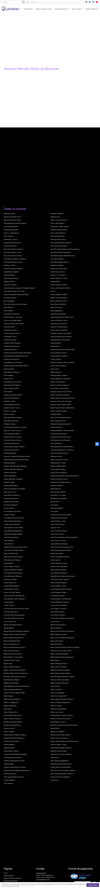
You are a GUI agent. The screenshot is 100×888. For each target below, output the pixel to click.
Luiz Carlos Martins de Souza (14, 618)
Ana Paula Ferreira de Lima (13, 262)
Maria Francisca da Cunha (13, 654)
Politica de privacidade (27, 886)
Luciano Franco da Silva (58, 605)
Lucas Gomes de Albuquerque (14, 596)
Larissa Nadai (9, 563)
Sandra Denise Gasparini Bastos (15, 735)
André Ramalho (9, 275)
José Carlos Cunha (57, 534)
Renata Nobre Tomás (58, 722)
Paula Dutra (8, 709)
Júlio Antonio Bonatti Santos (14, 550)
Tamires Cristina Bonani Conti (14, 761)
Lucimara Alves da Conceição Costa (16, 608)
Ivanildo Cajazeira (57, 508)
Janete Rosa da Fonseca (59, 518)
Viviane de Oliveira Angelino (60, 777)
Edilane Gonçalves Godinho (60, 395)
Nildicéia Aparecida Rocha (13, 689)
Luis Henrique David (11, 612)
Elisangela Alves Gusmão (13, 417)
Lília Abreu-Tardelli (10, 579)
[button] (68, 9)
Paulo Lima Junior (57, 712)
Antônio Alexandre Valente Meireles (16, 294)
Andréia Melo (55, 281)
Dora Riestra (8, 392)
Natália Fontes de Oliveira (59, 683)
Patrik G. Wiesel (56, 706)
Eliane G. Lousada (10, 411)
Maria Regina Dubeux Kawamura (62, 657)
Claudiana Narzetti (10, 349)
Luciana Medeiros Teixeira (60, 602)
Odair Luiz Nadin (56, 689)
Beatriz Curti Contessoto (59, 298)
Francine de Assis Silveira (59, 453)
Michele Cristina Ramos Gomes (15, 676)
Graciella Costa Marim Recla (60, 482)
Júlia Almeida (9, 540)
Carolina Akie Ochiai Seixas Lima (62, 317)
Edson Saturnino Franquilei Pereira (62, 398)
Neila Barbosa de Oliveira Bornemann (17, 686)
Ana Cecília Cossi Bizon (59, 246)
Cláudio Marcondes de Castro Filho (63, 349)
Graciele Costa (9, 482)
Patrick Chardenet (10, 706)
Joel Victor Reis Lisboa (58, 531)
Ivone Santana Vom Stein (12, 511)
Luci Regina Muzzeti (58, 596)
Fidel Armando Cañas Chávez (14, 447)
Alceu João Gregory (57, 223)
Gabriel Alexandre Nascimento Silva (16, 460)
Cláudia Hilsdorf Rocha (12, 346)
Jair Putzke (54, 511)
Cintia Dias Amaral (10, 340)
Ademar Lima (55, 217)
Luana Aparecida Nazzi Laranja (61, 589)
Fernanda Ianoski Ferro (12, 443)
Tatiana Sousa (9, 764)
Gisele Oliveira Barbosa (58, 472)
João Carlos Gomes (57, 524)
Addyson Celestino (57, 213)
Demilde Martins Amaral (59, 375)
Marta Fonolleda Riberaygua (60, 670)
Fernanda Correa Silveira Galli (61, 437)
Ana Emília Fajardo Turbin (13, 252)
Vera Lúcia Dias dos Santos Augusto (63, 770)
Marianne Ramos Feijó (12, 660)
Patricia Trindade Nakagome (60, 702)
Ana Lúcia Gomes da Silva (13, 256)
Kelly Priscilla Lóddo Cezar (13, 557)
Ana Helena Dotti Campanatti (60, 252)
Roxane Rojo (55, 728)
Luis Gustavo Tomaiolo (58, 608)
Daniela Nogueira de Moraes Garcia (16, 366)
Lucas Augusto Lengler (58, 592)
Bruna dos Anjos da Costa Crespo (16, 304)
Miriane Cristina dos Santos (60, 680)
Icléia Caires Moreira (11, 498)
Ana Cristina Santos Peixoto (14, 249)
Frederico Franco (56, 456)
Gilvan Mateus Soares (58, 469)
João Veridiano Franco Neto (14, 528)
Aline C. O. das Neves (11, 233)
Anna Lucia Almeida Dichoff (60, 288)
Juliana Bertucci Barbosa (59, 544)
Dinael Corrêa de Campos (60, 385)
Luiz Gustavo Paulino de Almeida (62, 618)
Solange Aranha (9, 748)
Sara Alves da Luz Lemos (59, 738)
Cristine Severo (56, 359)
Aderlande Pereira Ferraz (13, 220)
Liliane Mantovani (10, 583)
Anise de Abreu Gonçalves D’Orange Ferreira (19, 288)
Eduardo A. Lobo (10, 401)
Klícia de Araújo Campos (12, 560)
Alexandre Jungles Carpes (60, 226)
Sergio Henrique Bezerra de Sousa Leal (64, 741)
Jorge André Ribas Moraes (13, 534)
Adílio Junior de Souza (59, 220)
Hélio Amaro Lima (10, 492)
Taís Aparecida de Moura (13, 757)
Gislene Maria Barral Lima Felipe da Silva (64, 476)
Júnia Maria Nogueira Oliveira (61, 550)
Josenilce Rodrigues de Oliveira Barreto (64, 537)
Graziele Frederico (57, 485)
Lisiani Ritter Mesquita (12, 586)
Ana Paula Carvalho (57, 259)
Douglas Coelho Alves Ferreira (61, 392)
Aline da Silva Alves (57, 236)
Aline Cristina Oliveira (58, 233)
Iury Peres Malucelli (11, 505)
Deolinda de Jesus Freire (13, 382)
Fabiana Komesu (56, 427)
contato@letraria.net (43, 880)
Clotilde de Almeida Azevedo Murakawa (18, 353)
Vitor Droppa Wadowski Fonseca (62, 774)
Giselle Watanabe (10, 476)
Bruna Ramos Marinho (58, 304)
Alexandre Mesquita (11, 230)
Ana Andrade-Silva (10, 246)
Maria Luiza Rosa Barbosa (59, 654)
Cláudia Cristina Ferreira (12, 343)
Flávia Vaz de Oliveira (11, 450)
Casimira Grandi (10, 327)
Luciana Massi (9, 602)
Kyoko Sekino (55, 560)
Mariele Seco (55, 660)
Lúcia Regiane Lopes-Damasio (15, 599)
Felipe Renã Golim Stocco (13, 437)
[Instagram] (86, 2)
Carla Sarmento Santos (12, 314)
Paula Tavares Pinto (11, 712)
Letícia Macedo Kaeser (58, 570)
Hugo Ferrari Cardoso (12, 495)
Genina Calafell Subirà (58, 466)
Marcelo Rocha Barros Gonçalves (62, 631)
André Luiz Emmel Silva (58, 269)
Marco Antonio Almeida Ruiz (14, 638)
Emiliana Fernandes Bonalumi (61, 424)
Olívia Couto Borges (57, 693)
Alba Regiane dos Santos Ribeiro (15, 223)
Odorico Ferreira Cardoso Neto (14, 693)
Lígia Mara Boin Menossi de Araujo (62, 576)
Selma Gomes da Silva (12, 741)
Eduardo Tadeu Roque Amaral (61, 404)
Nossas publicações (10, 881)
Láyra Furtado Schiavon (12, 566)
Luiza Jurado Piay (10, 621)
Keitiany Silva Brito (57, 553)
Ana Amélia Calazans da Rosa (61, 243)
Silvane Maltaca (9, 744)
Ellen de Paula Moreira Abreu (60, 417)
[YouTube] (97, 2)
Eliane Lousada (9, 414)
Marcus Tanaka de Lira (12, 644)
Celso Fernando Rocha (12, 333)
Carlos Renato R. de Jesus (13, 317)
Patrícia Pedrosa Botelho (12, 699)
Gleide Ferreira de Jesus (59, 479)
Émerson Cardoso (10, 424)
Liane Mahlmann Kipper (59, 573)
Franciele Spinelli (10, 453)
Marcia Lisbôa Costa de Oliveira (15, 634)
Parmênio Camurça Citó (58, 696)
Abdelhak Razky (10, 213)
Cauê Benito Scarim (11, 330)
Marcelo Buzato (56, 628)
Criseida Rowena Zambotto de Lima (16, 356)
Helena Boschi (55, 489)
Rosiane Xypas (9, 728)
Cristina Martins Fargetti (59, 356)
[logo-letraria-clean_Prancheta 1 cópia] (10, 8)
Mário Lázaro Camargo (58, 667)
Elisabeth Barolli (56, 414)
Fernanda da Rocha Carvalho (60, 440)
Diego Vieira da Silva (58, 382)
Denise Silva (8, 379)
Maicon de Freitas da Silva (13, 625)
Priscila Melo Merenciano (13, 715)
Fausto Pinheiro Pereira (58, 434)
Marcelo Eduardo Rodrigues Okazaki (16, 631)
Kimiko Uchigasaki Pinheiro (60, 557)
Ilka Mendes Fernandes (58, 498)
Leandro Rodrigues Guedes (13, 570)
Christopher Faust (10, 337)
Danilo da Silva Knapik (58, 366)
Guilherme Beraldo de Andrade (15, 489)
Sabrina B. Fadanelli (57, 731)
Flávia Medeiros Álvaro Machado (62, 447)
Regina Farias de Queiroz (13, 719)
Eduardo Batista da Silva (12, 404)
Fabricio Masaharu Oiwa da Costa (62, 430)
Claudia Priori (55, 346)
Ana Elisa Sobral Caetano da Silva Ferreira (65, 249)
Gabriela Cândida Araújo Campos (15, 466)
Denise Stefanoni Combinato (60, 379)
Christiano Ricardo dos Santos (61, 333)
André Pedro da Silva (58, 272)
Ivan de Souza (9, 508)
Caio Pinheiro (9, 311)
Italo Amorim (55, 502)
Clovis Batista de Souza (58, 353)
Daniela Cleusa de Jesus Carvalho (62, 362)
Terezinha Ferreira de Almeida (61, 764)
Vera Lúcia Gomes (10, 774)
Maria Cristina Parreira (12, 651)
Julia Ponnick (9, 544)
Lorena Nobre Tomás (11, 589)
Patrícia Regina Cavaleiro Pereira (62, 699)
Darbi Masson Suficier (12, 372)
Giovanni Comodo (10, 472)
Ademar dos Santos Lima (12, 217)
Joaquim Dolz (55, 528)
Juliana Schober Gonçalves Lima (62, 547)
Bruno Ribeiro (9, 307)
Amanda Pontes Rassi (58, 239)
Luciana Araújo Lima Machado (61, 599)
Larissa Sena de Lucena (59, 563)
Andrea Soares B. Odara (59, 278)
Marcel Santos (9, 628)
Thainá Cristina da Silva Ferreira (15, 767)
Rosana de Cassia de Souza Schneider (64, 725)
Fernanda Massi (56, 443)
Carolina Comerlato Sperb (13, 320)
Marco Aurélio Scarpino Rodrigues (62, 638)
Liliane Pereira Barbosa (58, 583)
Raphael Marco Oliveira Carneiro (62, 715)
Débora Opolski (56, 372)
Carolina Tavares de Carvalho (14, 324)
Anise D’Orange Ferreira (59, 285)
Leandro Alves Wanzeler (59, 566)
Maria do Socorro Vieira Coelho (61, 651)
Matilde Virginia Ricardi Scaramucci (16, 673)
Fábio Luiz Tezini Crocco (13, 430)
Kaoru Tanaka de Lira (11, 553)
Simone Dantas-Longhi (58, 744)
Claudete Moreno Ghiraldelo (60, 340)
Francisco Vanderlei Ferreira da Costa (17, 456)
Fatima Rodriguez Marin (12, 434)
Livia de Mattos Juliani (58, 586)
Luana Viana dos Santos (12, 592)
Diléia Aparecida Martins (12, 385)
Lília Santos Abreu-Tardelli (60, 579)
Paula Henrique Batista (58, 709)
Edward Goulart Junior (12, 408)
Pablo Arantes (9, 696)
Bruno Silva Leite (56, 307)
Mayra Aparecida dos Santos (60, 673)
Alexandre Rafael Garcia (59, 230)
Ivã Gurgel (54, 505)
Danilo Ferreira (9, 369)
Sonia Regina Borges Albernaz (61, 748)
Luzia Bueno (55, 621)
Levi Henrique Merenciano (13, 573)
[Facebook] (93, 2)
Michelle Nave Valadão (12, 680)
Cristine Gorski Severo (12, 359)
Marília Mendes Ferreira (59, 664)
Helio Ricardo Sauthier (58, 492)
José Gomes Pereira (11, 537)
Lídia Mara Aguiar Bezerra (13, 576)
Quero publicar (9, 876)
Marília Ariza (8, 664)
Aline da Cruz (9, 236)
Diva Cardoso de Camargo (59, 388)
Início (5, 873)
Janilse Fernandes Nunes (13, 521)
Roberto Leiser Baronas (12, 725)
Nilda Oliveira (55, 686)
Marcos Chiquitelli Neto (12, 641)
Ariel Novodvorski (10, 298)
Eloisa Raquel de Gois (58, 421)
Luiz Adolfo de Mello (58, 615)
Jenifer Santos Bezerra (12, 524)
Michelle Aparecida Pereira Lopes (62, 676)
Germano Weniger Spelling (13, 469)
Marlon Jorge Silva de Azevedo (15, 670)
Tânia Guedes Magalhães (59, 761)
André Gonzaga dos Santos (13, 269)
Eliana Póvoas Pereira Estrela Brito (62, 408)
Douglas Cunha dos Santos (13, 395)
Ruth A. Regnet (9, 731)
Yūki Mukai (54, 780)
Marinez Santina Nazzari (12, 667)
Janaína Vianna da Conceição (61, 515)
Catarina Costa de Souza (59, 327)
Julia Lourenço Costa (58, 540)
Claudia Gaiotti (55, 343)
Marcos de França (57, 641)
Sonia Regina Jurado (11, 751)
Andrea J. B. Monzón (58, 275)
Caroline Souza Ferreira (59, 324)
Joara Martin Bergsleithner (13, 531)
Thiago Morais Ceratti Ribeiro (60, 767)
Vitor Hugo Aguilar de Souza (14, 777)
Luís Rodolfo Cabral (57, 612)
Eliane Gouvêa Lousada (59, 411)
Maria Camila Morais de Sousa (14, 647)
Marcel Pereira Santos (58, 625)
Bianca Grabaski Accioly (59, 301)
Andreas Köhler (9, 281)
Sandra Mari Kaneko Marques (14, 738)
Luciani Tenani (9, 605)
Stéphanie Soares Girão (58, 751)
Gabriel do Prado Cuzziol (59, 460)
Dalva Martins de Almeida (13, 362)
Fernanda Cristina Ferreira (13, 440)
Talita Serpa (54, 757)
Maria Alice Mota (56, 644)
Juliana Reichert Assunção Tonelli (16, 547)
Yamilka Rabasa (9, 780)
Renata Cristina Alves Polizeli (60, 719)
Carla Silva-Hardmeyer (58, 314)
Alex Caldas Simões (11, 226)
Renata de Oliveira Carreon (13, 722)
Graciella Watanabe (11, 485)
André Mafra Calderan (12, 272)
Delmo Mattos (9, 375)
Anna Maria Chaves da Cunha (14, 291)
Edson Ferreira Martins (12, 398)
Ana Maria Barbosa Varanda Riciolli (62, 256)
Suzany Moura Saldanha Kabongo (16, 754)
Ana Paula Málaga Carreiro (59, 262)
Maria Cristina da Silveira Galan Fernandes (65, 647)
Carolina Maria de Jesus (59, 320)
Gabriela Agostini (10, 463)
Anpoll (53, 291)
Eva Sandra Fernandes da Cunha (15, 427)
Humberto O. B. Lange (58, 495)
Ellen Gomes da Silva (11, 421)
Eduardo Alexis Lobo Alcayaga (61, 401)
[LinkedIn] (90, 2)
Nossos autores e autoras (12, 878)
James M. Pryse (10, 515)
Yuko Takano (8, 783)
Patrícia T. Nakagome (11, 702)
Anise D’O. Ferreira (10, 285)
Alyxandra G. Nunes (11, 239)
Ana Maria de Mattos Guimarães (15, 259)
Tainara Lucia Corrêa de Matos (61, 754)
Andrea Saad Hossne (11, 278)
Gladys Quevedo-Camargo (13, 479)
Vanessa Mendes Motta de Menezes (17, 770)
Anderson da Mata (57, 265)
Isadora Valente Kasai (11, 502)
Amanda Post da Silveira (12, 243)
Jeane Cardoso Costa (58, 521)
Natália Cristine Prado (11, 683)
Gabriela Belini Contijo (58, 463)
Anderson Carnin (10, 265)
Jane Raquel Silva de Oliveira (14, 518)
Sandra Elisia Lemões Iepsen (60, 735)
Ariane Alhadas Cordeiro (59, 294)
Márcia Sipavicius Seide (59, 634)
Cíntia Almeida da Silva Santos (61, 337)
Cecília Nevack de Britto (59, 330)
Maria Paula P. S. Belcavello (13, 657)
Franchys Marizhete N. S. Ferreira (62, 450)
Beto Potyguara (9, 301)
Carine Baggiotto (56, 311)
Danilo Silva (54, 369)
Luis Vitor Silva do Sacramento (14, 615)
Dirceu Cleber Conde (11, 388)
